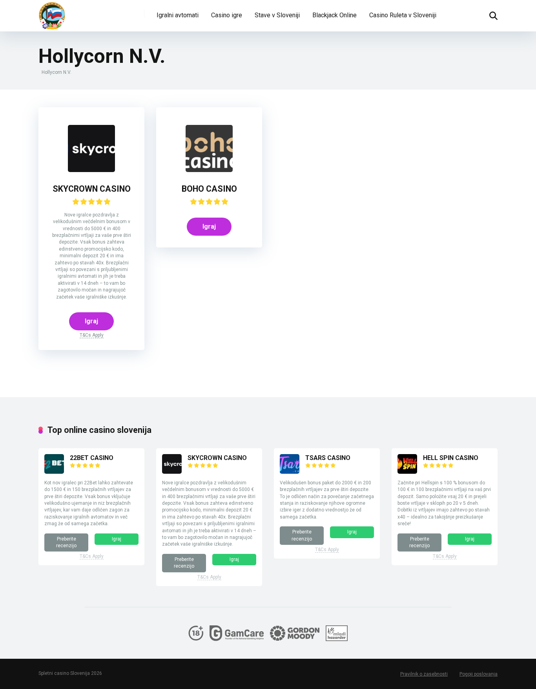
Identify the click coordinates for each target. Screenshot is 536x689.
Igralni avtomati (178, 15)
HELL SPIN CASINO (450, 458)
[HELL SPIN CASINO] (407, 471)
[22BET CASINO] (54, 471)
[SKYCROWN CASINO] (91, 170)
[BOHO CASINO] (209, 170)
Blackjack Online (334, 15)
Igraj (91, 321)
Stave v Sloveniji (277, 15)
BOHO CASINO (209, 189)
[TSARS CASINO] (289, 471)
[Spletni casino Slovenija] (52, 15)
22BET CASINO (91, 458)
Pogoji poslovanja (478, 674)
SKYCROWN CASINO (92, 189)
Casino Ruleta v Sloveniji (402, 15)
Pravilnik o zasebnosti (424, 674)
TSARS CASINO (327, 458)
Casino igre (226, 15)
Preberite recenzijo (66, 542)
